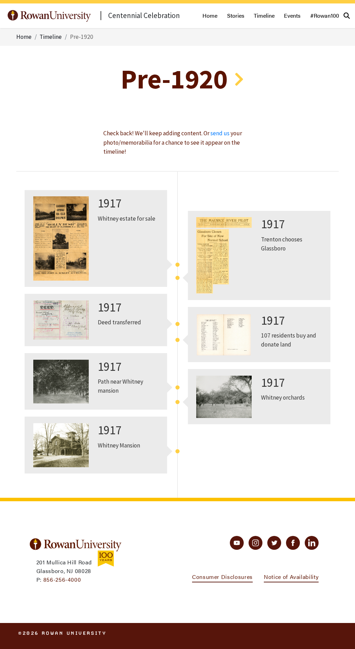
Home (209, 15)
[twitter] (274, 543)
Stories (235, 15)
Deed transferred (119, 322)
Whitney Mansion (119, 445)
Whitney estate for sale (126, 218)
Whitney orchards (283, 397)
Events (292, 15)
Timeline (264, 15)
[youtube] (237, 543)
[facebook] (293, 543)
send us (220, 133)
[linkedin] (312, 543)
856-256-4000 (62, 579)
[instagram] (255, 543)
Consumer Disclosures (222, 577)
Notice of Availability (291, 577)
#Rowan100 (324, 15)
